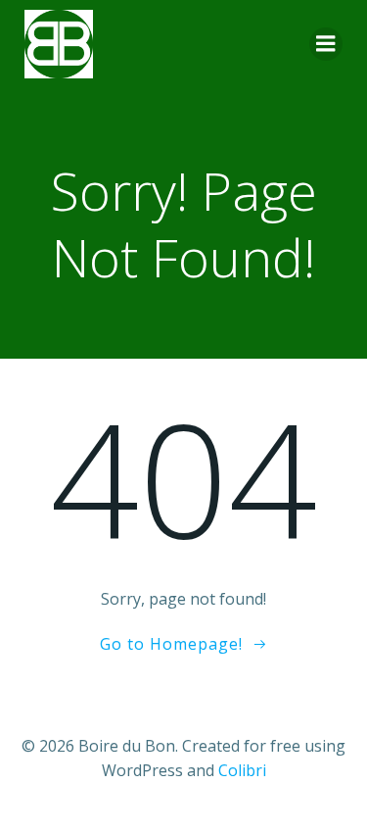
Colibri (242, 770)
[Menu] (326, 44)
